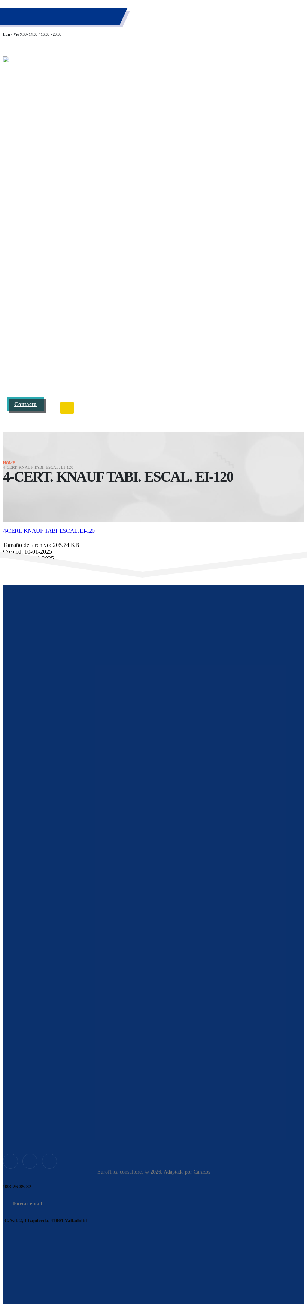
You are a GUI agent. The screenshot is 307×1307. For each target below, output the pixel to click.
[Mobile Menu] (67, 408)
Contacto (25, 404)
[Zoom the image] (153, 873)
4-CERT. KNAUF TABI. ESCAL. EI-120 (49, 531)
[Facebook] (10, 1161)
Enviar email (27, 1203)
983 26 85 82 (33, 15)
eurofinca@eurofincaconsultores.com (54, 21)
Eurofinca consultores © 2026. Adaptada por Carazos (153, 1172)
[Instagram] (49, 1161)
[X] (29, 1161)
